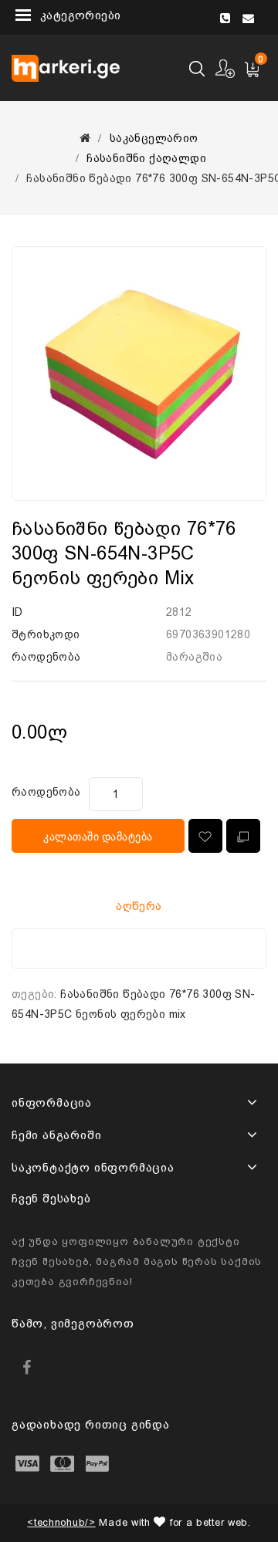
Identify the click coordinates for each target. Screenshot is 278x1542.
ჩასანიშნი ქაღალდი (146, 158)
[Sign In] (225, 68)
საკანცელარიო (154, 138)
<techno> (61, 1522)
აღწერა (138, 906)
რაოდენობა (46, 792)
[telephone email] (242, 14)
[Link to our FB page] (27, 1366)
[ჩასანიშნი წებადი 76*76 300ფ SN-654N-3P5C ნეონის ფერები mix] (139, 373)
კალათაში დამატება (98, 836)
